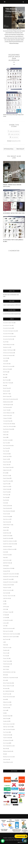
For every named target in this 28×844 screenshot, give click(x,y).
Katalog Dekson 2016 (15, 140)
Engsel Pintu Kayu (7, 481)
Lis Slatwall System (7, 620)
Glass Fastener (6, 522)
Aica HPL (5, 341)
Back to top (21, 842)
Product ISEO (6, 658)
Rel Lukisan (5, 688)
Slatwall (4, 699)
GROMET (5, 527)
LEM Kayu (5, 606)
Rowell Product (6, 693)
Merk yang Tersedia (7, 631)
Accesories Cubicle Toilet (8, 322)
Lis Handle (5, 617)
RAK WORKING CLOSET (8, 672)
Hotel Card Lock (6, 560)
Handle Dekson (6, 532)
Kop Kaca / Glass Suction (8, 595)
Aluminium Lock (6, 347)
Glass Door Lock (6, 519)
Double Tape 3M (6, 456)
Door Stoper (5, 448)
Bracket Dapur (6, 388)
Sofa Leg (5, 710)
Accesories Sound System (8, 336)
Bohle (4, 385)
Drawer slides (6, 464)
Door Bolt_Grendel (7, 440)
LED (4, 601)
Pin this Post (15, 137)
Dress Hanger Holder (7, 467)
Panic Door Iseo (6, 647)
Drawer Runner (6, 461)
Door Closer (5, 442)
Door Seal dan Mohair (7, 445)
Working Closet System (8, 756)
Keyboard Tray (6, 587)
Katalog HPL (5, 571)
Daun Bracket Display (7, 429)
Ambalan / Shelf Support (8, 350)
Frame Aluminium (6, 508)
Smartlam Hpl (6, 707)
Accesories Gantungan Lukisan (9, 330)
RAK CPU (5, 669)
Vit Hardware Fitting (7, 740)
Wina (4, 754)
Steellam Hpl (5, 721)
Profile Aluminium (7, 663)
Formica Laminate (6, 505)
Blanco (4, 374)
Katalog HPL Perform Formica (9, 582)
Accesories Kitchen (7, 333)
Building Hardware (7, 401)
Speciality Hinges (6, 715)
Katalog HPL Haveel (7, 579)
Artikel (4, 360)
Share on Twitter (14, 134)
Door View (5, 451)
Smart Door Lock (6, 704)
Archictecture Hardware (8, 352)
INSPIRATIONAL (7, 562)
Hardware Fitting (6, 546)
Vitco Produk (6, 743)
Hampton (5, 530)
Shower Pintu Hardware (8, 696)
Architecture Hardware (8, 355)
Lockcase (5, 623)
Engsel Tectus (6, 486)
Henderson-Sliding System (8, 549)
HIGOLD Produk (6, 554)
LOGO (4, 625)
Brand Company (6, 396)
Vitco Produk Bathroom (8, 745)
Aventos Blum (6, 363)
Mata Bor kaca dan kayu (8, 628)
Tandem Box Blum (7, 734)
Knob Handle (6, 592)
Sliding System (6, 702)
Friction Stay (5, 513)
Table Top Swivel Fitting (8, 729)
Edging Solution (6, 470)
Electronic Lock (6, 475)
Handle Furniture (6, 535)
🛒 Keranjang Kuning (20, 836)
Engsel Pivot (5, 483)
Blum (4, 377)
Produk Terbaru (6, 661)
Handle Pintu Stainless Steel (9, 541)
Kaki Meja (5, 565)
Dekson (4, 437)
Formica (4, 502)
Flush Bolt (5, 500)
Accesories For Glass (7, 325)
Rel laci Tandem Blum (7, 683)
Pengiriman (5, 650)
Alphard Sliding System (8, 344)
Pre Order (5, 655)
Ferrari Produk (6, 491)
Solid (4, 713)
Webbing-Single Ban (7, 751)
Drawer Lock (5, 459)
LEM (4, 603)
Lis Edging (5, 614)
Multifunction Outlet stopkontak (10, 636)
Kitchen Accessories (7, 590)
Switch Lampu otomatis (8, 724)
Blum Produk (5, 380)
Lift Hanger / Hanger (7, 612)
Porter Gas (5, 653)
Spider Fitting (6, 718)
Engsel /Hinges (6, 478)
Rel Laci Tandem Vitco (7, 685)
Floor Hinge (5, 497)
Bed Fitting (5, 371)
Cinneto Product (6, 415)
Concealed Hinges (7, 421)
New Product (6, 639)
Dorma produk (6, 453)
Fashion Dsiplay (6, 489)
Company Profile (6, 418)
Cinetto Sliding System (8, 412)
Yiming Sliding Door (7, 762)
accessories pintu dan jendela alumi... (13, 240)
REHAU (4, 674)
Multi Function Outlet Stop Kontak (10, 633)
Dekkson (5, 434)
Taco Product (6, 732)
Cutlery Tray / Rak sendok (8, 426)
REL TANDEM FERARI (7, 691)
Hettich (4, 552)
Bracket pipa (5, 390)
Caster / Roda (6, 410)
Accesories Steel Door (8, 339)
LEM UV (5, 609)
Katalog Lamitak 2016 (7, 584)
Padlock (4, 644)
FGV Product (6, 494)
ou (3, 642)
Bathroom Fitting (6, 369)
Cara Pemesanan (6, 407)
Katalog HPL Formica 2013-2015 (10, 576)
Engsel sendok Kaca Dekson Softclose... (12, 185)
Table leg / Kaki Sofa (7, 726)
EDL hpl (4, 472)
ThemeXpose (15, 837)
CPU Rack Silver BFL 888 (8, 423)
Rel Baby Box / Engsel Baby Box (9, 677)
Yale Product (6, 759)
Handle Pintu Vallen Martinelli (9, 543)
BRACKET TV (6, 393)
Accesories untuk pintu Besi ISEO (14, 213)
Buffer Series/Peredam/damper (9, 399)
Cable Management (7, 404)
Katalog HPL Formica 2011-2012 (10, 573)
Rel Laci (4, 680)
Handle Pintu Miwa (7, 538)
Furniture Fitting (6, 516)
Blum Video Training (7, 382)
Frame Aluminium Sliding (8, 511)
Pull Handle (5, 666)
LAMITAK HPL (6, 598)
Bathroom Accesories (7, 366)
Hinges (4, 557)
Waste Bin (5, 748)
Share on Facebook (14, 131)
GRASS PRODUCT (7, 524)
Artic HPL (5, 358)
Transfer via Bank (6, 737)
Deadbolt (5, 431)
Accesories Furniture (7, 328)
